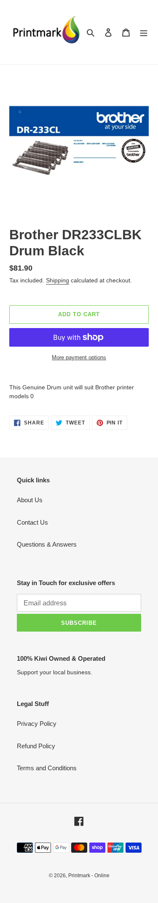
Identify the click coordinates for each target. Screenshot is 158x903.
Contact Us (32, 522)
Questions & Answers (47, 544)
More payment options (79, 357)
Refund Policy (36, 746)
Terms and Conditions (47, 768)
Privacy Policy (36, 723)
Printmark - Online (89, 875)
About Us (30, 499)
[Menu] (144, 32)
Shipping (57, 280)
